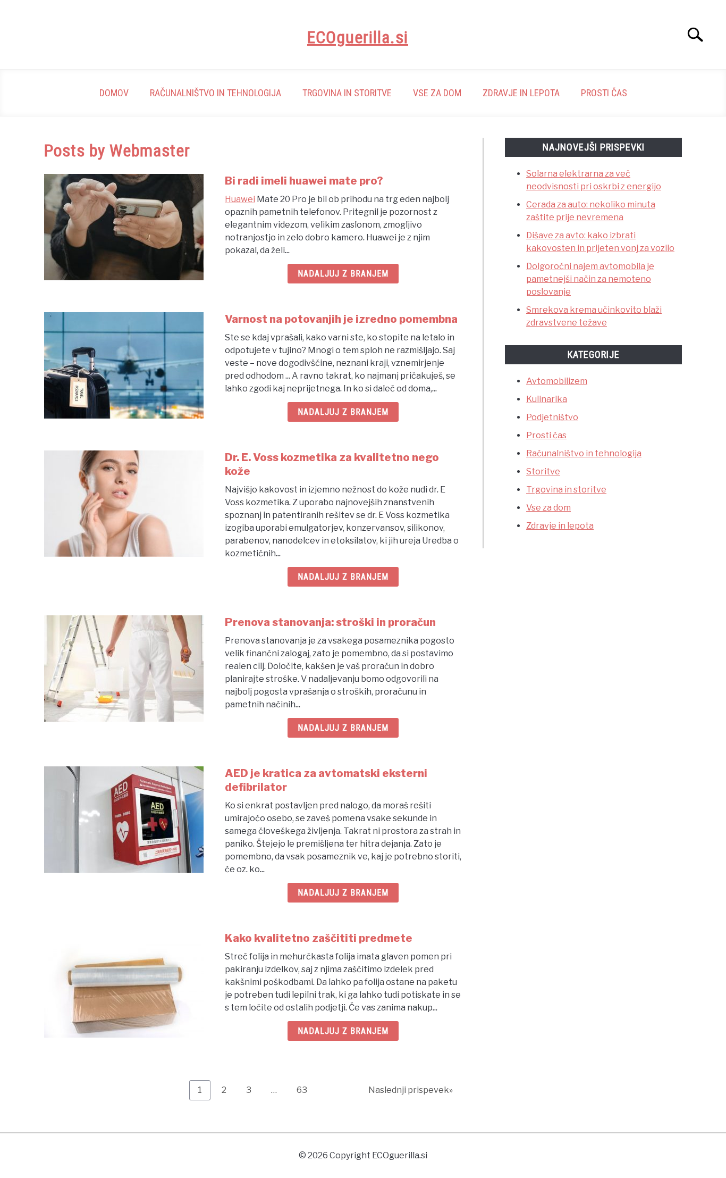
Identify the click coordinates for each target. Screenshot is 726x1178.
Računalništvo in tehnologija (215, 92)
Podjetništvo (552, 417)
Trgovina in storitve (347, 92)
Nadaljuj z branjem (343, 274)
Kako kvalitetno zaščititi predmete (318, 938)
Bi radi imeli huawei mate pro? (304, 180)
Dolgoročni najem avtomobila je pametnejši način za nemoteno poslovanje (590, 279)
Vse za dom (437, 92)
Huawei (240, 199)
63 (306, 1089)
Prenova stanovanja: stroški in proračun (330, 622)
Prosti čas (604, 92)
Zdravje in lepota (521, 92)
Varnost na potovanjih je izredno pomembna (341, 319)
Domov (114, 92)
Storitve (543, 471)
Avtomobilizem (556, 381)
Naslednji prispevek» (410, 1090)
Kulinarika (546, 399)
